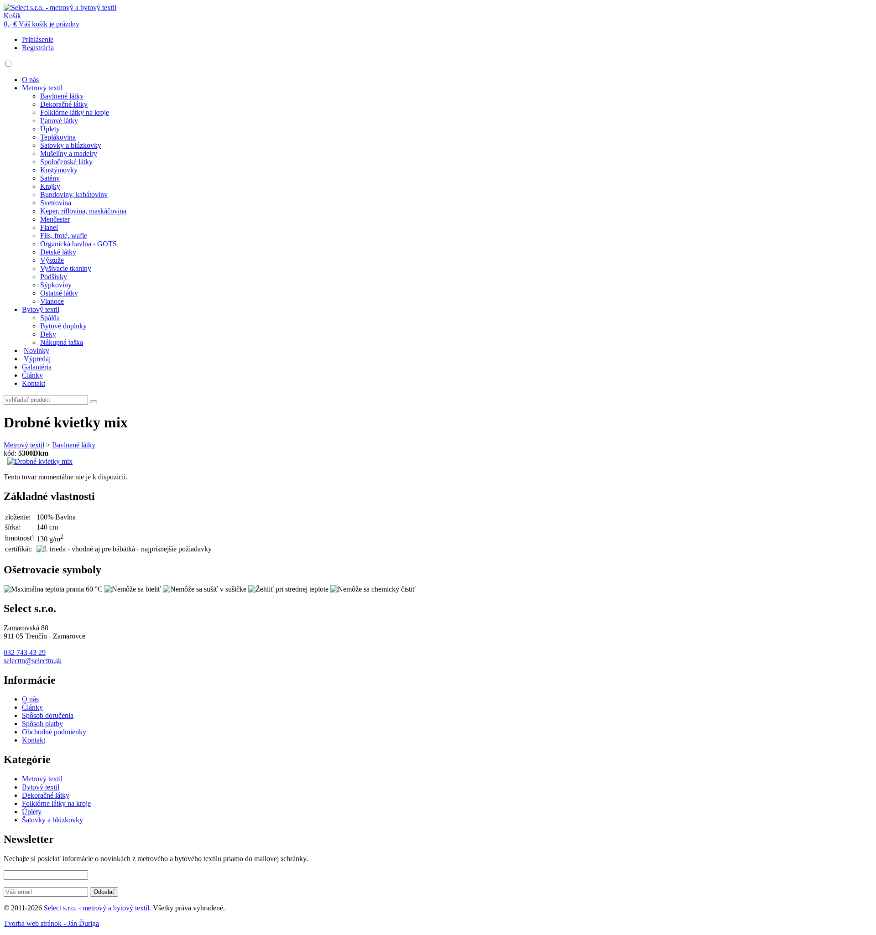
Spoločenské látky (66, 162)
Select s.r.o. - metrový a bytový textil (96, 908)
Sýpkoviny (56, 285)
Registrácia (38, 48)
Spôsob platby (42, 723)
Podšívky (53, 276)
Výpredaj (37, 359)
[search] (93, 401)
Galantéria (37, 367)
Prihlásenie (37, 39)
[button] (8, 64)
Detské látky (58, 252)
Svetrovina (55, 203)
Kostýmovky (59, 170)
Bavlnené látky (61, 96)
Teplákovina (58, 137)
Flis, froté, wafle (63, 235)
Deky (48, 334)
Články (32, 375)
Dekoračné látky (64, 104)
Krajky (50, 186)
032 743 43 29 (25, 652)
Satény (50, 178)
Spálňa (50, 318)
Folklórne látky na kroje (74, 112)
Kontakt (33, 383)
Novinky (36, 350)
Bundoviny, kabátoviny (74, 194)
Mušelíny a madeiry (68, 153)
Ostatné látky (59, 293)
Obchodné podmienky (54, 732)
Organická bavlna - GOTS (78, 244)
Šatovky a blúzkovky (70, 145)
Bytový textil (40, 309)
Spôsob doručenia (47, 715)
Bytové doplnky (63, 326)
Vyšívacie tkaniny (65, 268)
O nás (30, 79)
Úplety (50, 129)
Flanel (49, 227)
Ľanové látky (59, 121)
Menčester (55, 219)
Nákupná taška (61, 342)
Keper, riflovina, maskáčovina (83, 211)
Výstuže (52, 260)
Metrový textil (42, 88)
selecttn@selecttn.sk (33, 661)
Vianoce (52, 301)
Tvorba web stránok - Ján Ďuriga (51, 923)
